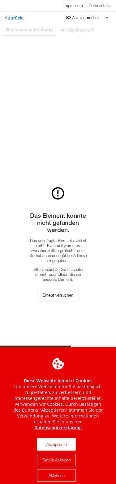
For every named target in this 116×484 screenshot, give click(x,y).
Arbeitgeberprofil (77, 29)
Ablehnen (57, 475)
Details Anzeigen (56, 459)
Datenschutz (100, 5)
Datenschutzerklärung (58, 427)
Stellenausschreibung (29, 29)
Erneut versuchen (58, 295)
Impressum (73, 5)
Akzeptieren (56, 444)
